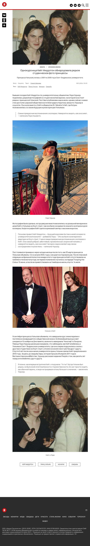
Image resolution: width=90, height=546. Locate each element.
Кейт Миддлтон (22, 86)
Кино (64, 517)
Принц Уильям (33, 86)
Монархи (42, 86)
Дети (37, 517)
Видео (45, 521)
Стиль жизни (55, 517)
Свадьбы (49, 86)
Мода (22, 517)
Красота (44, 517)
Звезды (6, 517)
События (72, 517)
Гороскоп (81, 517)
